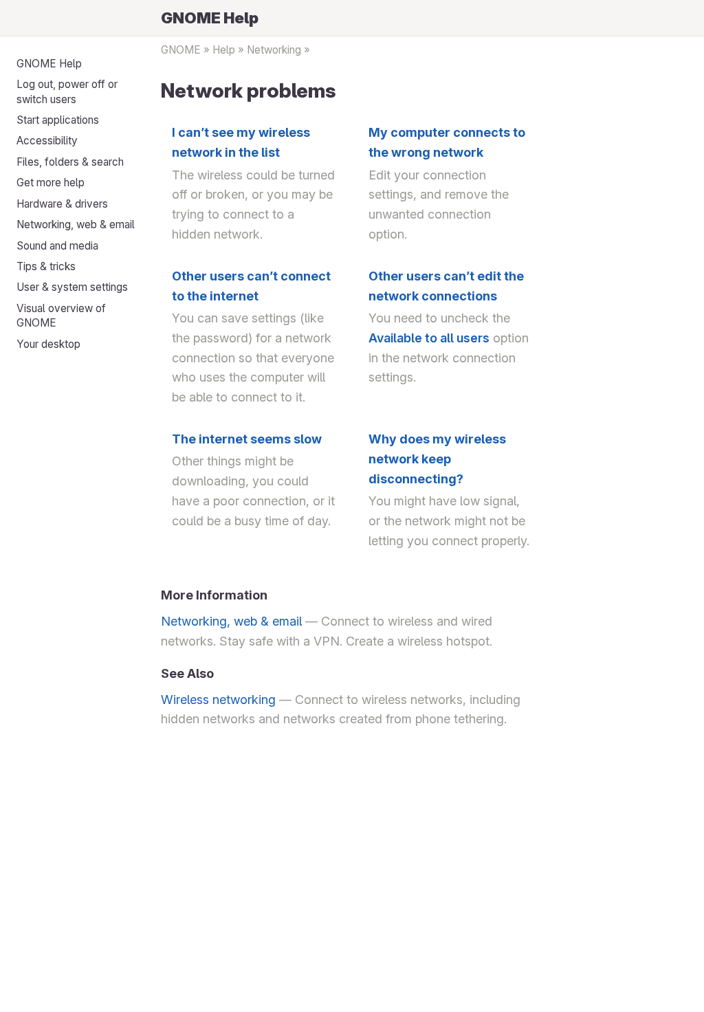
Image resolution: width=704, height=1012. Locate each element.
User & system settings (72, 287)
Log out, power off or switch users (67, 91)
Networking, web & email (75, 224)
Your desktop (48, 344)
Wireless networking (218, 699)
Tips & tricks (46, 266)
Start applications (57, 119)
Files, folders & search (70, 161)
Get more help (50, 182)
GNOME (181, 49)
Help (223, 49)
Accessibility (47, 140)
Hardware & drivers (62, 203)
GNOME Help (49, 63)
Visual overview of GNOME (61, 315)
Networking (274, 49)
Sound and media (57, 245)
